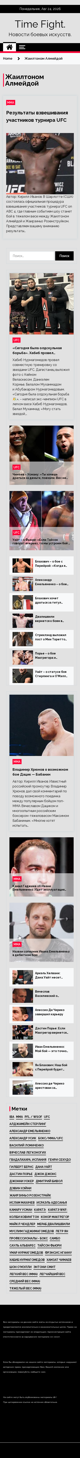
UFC (16, 340)
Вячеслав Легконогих (27, 1152)
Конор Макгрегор (55, 1217)
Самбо (55, 1238)
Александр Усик (22, 1138)
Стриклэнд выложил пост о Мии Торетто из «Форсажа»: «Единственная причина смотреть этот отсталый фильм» (50, 637)
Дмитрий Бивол (49, 1181)
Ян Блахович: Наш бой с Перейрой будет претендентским (51, 1067)
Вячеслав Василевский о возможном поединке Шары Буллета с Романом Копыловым (51, 994)
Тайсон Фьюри (49, 1245)
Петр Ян (62, 1231)
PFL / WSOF (33, 1116)
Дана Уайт (43, 1166)
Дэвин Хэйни (20, 1188)
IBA (11, 1116)
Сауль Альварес (22, 1245)
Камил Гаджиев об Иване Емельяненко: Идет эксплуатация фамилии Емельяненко (39, 887)
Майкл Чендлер (22, 1224)
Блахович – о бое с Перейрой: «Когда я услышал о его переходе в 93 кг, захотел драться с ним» (50, 564)
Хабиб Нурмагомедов (27, 1259)
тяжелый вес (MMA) (25, 1288)
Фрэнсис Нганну (58, 1252)
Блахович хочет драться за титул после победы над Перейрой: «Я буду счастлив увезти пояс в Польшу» (51, 601)
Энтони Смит (44, 1267)
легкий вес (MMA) (23, 1274)
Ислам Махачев (22, 1202)
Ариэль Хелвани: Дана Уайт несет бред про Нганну (48, 976)
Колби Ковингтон (24, 1217)
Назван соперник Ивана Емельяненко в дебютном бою (41, 953)
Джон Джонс (45, 1174)
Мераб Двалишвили (53, 1224)
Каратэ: (40, 1209)
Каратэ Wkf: (57, 1209)
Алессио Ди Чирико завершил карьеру (49, 1012)
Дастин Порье (21, 1174)
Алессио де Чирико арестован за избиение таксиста (50, 1086)
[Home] (9, 47)
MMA (19, 1116)
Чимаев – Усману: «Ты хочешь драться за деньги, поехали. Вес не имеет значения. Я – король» (39, 476)
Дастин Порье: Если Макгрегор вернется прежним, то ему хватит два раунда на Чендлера (51, 1031)
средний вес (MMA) (24, 1281)
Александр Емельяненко (29, 1131)
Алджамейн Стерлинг (27, 1124)
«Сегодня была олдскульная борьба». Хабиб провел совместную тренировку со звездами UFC (37, 351)
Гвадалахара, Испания (27, 1159)
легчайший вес (52, 1274)
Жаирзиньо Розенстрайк (30, 1195)
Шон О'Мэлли (20, 1267)
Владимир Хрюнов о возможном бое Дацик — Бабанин (40, 772)
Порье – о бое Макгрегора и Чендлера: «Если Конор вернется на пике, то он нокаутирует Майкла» (49, 656)
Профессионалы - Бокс (28, 1238)
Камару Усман (20, 1209)
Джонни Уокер (21, 1181)
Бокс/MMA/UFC (50, 1138)
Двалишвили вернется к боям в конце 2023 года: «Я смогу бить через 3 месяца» (50, 619)
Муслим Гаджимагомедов (31, 1231)
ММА (10, 102)
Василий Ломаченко (26, 1145)
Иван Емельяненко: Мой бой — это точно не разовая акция (50, 1049)
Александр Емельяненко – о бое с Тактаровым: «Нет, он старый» (51, 582)
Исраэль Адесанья (52, 1202)
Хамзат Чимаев (59, 1259)
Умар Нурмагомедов (26, 1252)
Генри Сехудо (59, 1159)
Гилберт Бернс (21, 1166)
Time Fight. (40, 24)
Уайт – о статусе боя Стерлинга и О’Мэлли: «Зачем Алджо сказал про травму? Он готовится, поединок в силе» (52, 674)
